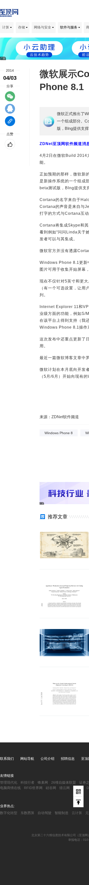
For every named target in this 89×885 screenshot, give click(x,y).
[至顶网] (9, 14)
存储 (22, 27)
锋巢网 (43, 782)
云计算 (77, 813)
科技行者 (27, 782)
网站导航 (27, 759)
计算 (6, 27)
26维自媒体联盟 (63, 782)
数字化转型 (8, 813)
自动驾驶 (44, 813)
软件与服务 (69, 27)
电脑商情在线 (10, 788)
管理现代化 (8, 782)
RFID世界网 (33, 788)
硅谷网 (51, 788)
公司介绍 (47, 759)
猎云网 (64, 788)
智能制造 (61, 813)
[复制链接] (10, 123)
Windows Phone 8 (58, 433)
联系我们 (7, 759)
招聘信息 (68, 759)
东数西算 (27, 813)
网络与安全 (43, 27)
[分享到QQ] (10, 111)
